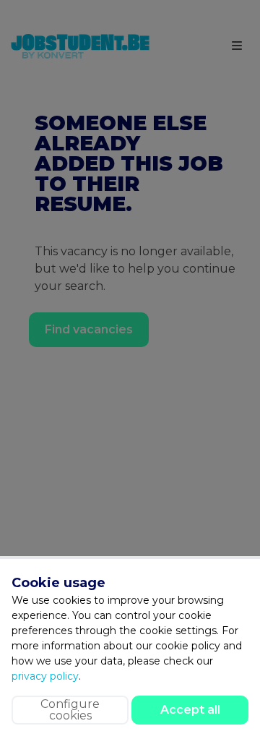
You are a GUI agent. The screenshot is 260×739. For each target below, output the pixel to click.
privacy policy (45, 676)
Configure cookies (70, 709)
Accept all (190, 710)
